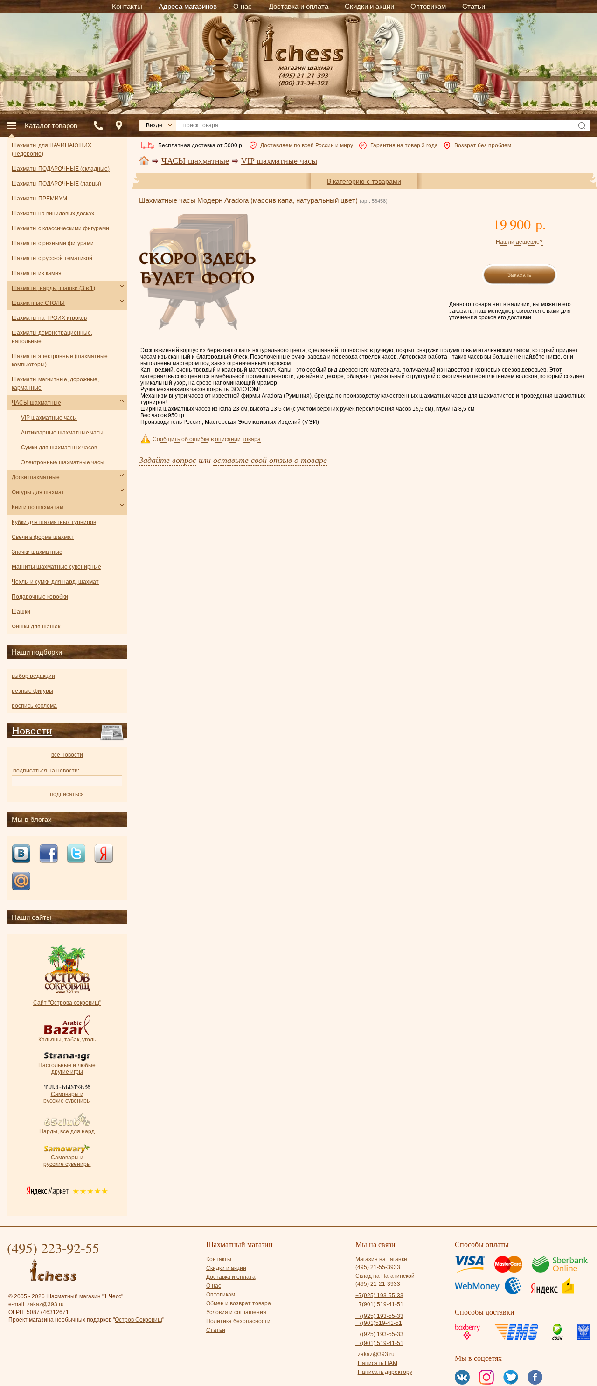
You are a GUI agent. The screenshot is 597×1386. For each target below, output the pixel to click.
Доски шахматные (36, 477)
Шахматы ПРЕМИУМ (39, 198)
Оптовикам (220, 1294)
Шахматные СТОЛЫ (38, 303)
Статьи (215, 1330)
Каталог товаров (51, 126)
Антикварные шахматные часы (62, 432)
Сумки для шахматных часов (59, 447)
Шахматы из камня (37, 273)
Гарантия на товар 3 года (404, 145)
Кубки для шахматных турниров (54, 522)
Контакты (218, 1259)
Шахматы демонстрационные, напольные (52, 337)
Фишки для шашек (36, 626)
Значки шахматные (37, 552)
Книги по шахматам (37, 507)
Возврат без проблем (482, 145)
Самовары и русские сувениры (67, 1097)
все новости (67, 755)
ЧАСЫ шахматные (195, 160)
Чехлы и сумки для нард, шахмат (55, 582)
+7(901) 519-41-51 (379, 1304)
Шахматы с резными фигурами (53, 243)
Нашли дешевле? (519, 242)
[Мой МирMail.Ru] (21, 882)
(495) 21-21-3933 (377, 1284)
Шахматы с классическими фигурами (60, 228)
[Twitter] (76, 854)
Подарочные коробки (40, 596)
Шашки (21, 611)
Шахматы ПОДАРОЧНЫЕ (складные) (61, 168)
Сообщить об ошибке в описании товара (207, 439)
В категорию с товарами (364, 181)
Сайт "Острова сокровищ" (67, 1003)
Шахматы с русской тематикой (52, 258)
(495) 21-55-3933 (377, 1267)
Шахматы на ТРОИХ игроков (49, 318)
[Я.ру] (103, 854)
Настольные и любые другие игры (67, 1068)
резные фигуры (32, 691)
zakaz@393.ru (45, 1304)
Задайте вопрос (167, 459)
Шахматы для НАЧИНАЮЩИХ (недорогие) (51, 149)
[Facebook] (48, 854)
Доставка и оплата (231, 1277)
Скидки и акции (226, 1268)
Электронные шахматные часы (62, 462)
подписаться (67, 794)
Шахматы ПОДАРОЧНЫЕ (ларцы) (56, 183)
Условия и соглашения (236, 1312)
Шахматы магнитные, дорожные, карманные (55, 383)
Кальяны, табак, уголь (67, 1039)
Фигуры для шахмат (38, 492)
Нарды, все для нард (67, 1131)
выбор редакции (33, 676)
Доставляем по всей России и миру (306, 145)
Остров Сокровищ (138, 1320)
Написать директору (385, 1372)
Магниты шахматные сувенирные (56, 567)
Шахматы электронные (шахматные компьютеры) (60, 360)
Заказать (519, 275)
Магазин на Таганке (381, 1259)
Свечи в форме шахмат (43, 537)
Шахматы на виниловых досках (53, 213)
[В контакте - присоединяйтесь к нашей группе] (21, 854)
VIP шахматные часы (279, 160)
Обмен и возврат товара (238, 1303)
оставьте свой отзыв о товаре (270, 459)
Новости (32, 730)
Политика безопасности (238, 1321)
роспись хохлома (34, 706)
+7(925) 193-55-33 (379, 1295)
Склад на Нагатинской (385, 1276)
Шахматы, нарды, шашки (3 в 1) (53, 288)
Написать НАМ (377, 1363)
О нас (213, 1286)
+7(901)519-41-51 (378, 1323)
